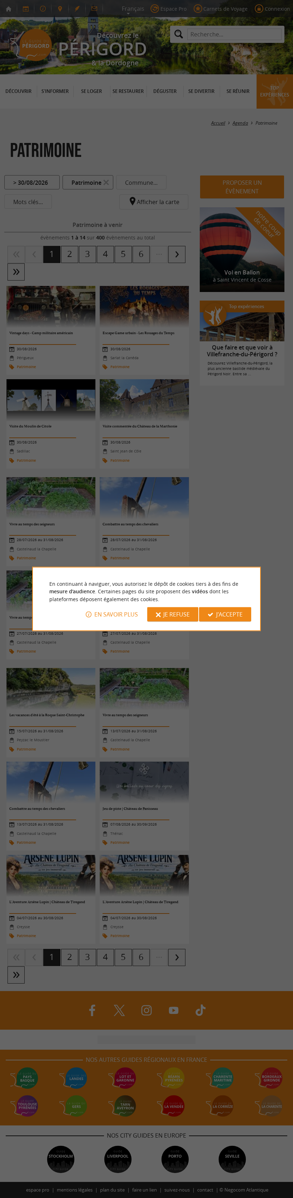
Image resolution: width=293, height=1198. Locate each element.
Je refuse (176, 614)
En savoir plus (116, 614)
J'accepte (229, 614)
